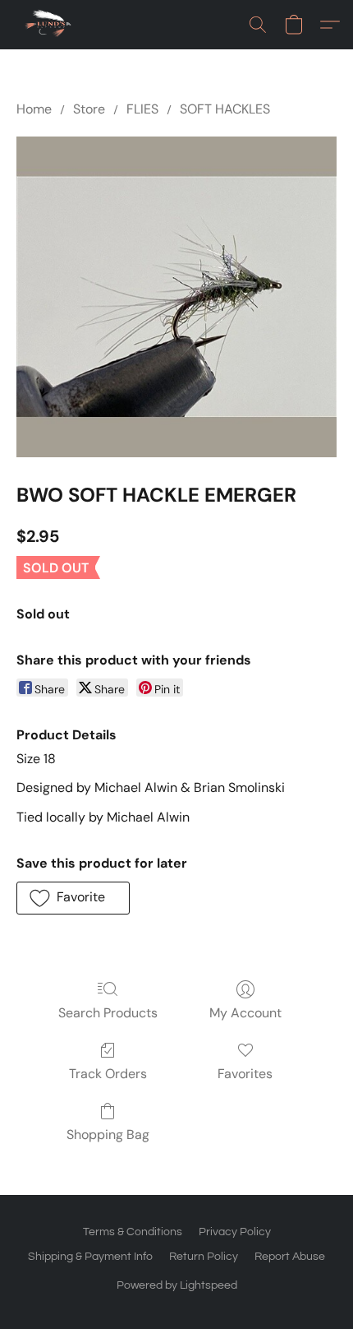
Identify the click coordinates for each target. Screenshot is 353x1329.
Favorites (245, 1073)
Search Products (108, 1012)
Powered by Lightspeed (177, 1285)
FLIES (142, 109)
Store (89, 109)
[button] (50, 24)
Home (34, 109)
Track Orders (108, 1073)
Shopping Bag (107, 1134)
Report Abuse (289, 1256)
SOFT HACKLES (225, 109)
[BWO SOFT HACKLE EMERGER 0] (176, 297)
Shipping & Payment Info (90, 1256)
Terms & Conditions (132, 1232)
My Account (245, 1012)
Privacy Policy (235, 1232)
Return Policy (203, 1256)
